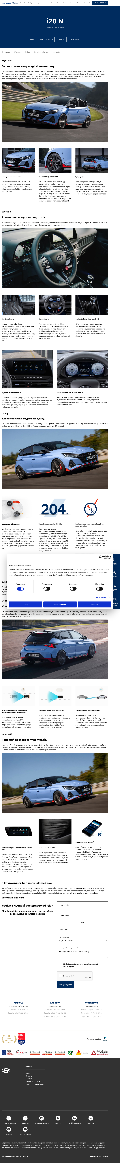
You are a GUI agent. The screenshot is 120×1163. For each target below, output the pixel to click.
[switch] (46, 589)
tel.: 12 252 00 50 (21, 1010)
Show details (101, 597)
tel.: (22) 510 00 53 (94, 1016)
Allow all (94, 604)
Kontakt (29, 1079)
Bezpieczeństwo (41, 52)
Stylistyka (6, 52)
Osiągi (27, 52)
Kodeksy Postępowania (35, 1084)
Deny (26, 604)
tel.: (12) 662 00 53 (58, 1016)
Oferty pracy (30, 1076)
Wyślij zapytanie (65, 984)
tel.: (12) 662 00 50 (57, 1010)
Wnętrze (17, 52)
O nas (28, 1073)
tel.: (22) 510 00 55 (94, 1013)
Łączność (56, 52)
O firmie (29, 1066)
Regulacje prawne (33, 1081)
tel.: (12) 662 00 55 (58, 1013)
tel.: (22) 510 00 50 (94, 1010)
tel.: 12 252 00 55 (21, 1013)
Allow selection (60, 604)
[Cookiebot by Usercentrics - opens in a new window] (100, 557)
